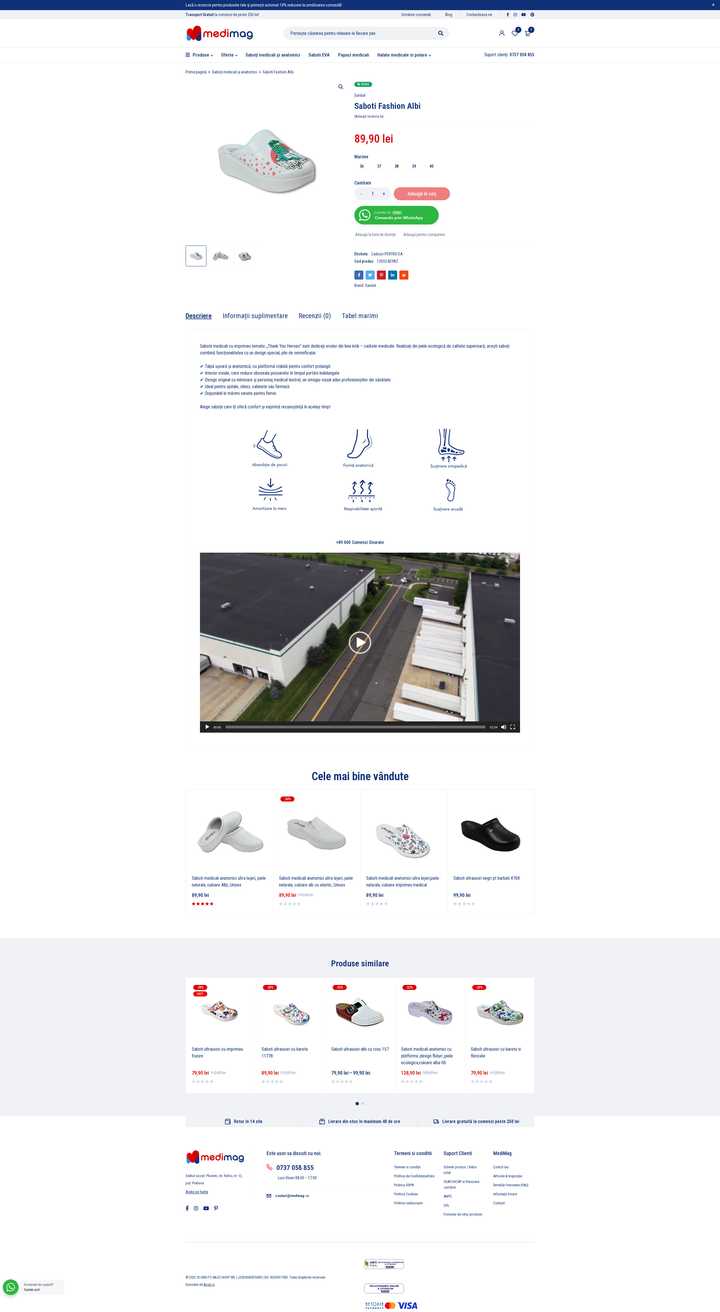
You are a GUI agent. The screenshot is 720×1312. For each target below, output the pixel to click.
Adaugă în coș (422, 194)
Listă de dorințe (518, 29)
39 (414, 166)
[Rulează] (207, 727)
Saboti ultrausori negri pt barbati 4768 (486, 878)
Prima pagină (196, 72)
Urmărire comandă (416, 14)
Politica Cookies (406, 1194)
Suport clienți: (509, 54)
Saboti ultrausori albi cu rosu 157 (360, 1049)
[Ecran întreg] (513, 727)
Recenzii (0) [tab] (315, 316)
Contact (499, 1203)
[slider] (355, 727)
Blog (448, 14)
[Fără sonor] (504, 727)
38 (397, 166)
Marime (361, 156)
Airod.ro (209, 1285)
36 (362, 166)
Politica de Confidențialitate (414, 1176)
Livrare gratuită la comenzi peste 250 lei (480, 1121)
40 (431, 166)
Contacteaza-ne (479, 14)
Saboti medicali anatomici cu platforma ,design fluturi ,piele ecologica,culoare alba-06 (427, 1056)
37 (379, 166)
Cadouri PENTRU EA (387, 254)
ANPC (448, 1196)
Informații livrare (505, 1194)
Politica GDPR (404, 1185)
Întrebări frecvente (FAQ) (510, 1185)
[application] (360, 643)
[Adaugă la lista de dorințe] (375, 234)
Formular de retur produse (463, 1214)
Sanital (359, 95)
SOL (446, 1205)
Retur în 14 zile (248, 1121)
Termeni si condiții (407, 1167)
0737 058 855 (295, 1168)
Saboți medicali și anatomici (234, 72)
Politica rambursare (408, 1203)
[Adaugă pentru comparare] (423, 234)
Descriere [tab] (199, 316)
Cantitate (362, 183)
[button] (341, 87)
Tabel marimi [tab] (360, 316)
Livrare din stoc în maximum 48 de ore (364, 1121)
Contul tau (501, 1167)
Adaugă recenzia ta (369, 116)
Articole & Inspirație (507, 1176)
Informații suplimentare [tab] (255, 316)
